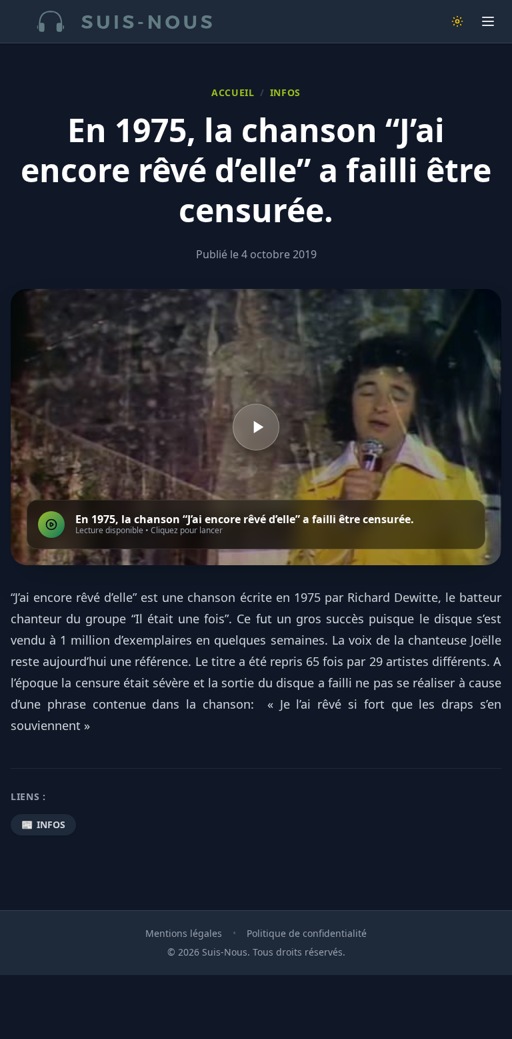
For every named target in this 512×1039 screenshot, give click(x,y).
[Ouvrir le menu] (488, 21)
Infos (285, 92)
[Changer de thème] (457, 21)
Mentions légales (183, 933)
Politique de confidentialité (307, 933)
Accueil (233, 92)
